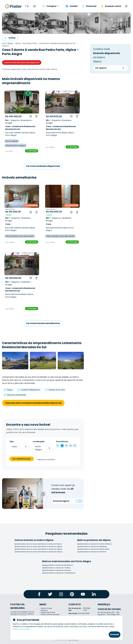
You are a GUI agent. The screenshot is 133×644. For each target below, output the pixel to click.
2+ (62, 445)
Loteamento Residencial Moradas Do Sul (57, 43)
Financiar (91, 6)
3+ (66, 445)
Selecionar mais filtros (46, 460)
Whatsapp (33, 151)
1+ (58, 445)
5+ (75, 445)
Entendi (114, 634)
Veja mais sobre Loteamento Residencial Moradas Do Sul (33, 403)
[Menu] (126, 6)
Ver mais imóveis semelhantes (43, 323)
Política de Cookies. (21, 629)
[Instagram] (61, 594)
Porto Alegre (7, 43)
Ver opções (101, 68)
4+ (71, 445)
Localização (39, 441)
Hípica (18, 43)
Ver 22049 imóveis (21, 459)
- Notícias (43, 610)
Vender (74, 6)
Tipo (11, 441)
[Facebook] (39, 594)
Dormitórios (62, 441)
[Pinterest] (72, 594)
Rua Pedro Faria (30, 43)
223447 (5, 46)
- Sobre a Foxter (45, 608)
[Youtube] (83, 594)
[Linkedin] (94, 594)
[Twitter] (50, 594)
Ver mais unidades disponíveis (43, 166)
